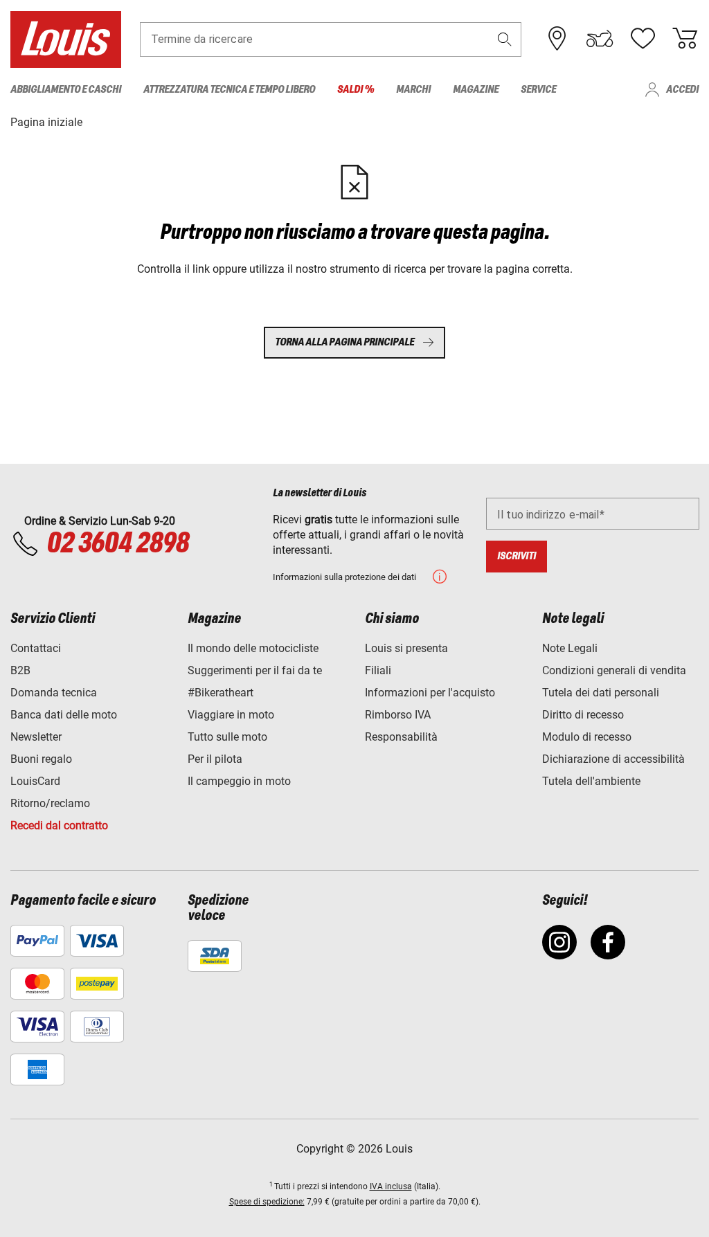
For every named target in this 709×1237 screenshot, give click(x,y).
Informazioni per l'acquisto (430, 692)
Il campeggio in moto (239, 781)
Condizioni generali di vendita (614, 670)
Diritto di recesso (583, 714)
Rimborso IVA (398, 714)
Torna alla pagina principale (344, 342)
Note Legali (570, 648)
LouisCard (35, 781)
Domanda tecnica (53, 692)
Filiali (378, 670)
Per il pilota (215, 759)
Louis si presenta (406, 648)
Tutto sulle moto (227, 736)
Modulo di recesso (586, 736)
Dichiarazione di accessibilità (613, 759)
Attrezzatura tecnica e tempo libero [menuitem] (229, 90)
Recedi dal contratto (59, 825)
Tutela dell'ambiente (591, 781)
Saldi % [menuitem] (355, 90)
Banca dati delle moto (63, 714)
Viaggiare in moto (231, 714)
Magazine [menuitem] (476, 90)
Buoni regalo (41, 759)
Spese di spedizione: (267, 1202)
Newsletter (36, 736)
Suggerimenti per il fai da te (255, 670)
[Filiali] (557, 38)
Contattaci (35, 648)
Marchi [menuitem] (413, 90)
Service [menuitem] (538, 90)
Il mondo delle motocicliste (253, 648)
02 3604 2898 (117, 544)
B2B (20, 670)
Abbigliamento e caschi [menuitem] (65, 90)
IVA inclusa (391, 1186)
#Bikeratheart (220, 692)
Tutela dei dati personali (600, 692)
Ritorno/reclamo (50, 803)
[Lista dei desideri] (642, 38)
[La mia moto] (599, 38)
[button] (504, 39)
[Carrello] (685, 38)
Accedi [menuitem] (682, 90)
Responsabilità (401, 736)
